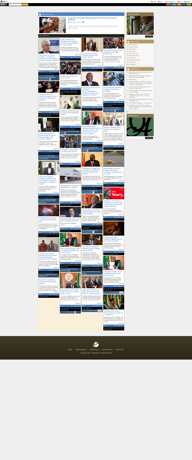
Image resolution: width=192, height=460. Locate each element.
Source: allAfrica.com (44, 35)
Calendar (169, 4)
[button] (7, 458)
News (184, 4)
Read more (56, 68)
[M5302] (140, 111)
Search (26, 4)
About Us (188, 1)
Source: (46, 73)
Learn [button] (161, 1)
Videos (179, 4)
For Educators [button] (170, 1)
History (174, 4)
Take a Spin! (149, 36)
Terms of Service (80, 350)
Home (154, 1)
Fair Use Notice (107, 350)
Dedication (119, 350)
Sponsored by (47, 77)
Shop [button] (180, 1)
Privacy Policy (94, 350)
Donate (189, 4)
